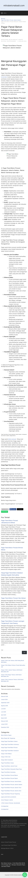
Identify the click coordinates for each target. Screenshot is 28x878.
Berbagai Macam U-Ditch (7, 848)
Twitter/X (21, 509)
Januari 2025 (4, 724)
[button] (24, 874)
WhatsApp (5, 511)
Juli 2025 (3, 708)
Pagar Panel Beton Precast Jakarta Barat (11, 781)
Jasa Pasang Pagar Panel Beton (9, 845)
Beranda (3, 18)
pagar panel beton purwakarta (8, 797)
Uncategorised (4, 806)
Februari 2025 (4, 721)
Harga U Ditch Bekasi (6, 753)
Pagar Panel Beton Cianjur (7, 763)
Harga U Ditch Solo (5, 756)
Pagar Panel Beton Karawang (8, 772)
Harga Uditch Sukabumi (7, 759)
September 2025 (5, 702)
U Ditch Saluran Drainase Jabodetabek (10, 803)
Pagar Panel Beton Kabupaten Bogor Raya (11, 769)
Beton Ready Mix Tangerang (8, 738)
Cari (2, 650)
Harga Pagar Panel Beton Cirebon (9, 741)
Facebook (13, 509)
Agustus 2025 (4, 705)
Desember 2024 (5, 727)
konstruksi (4, 77)
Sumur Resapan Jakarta (7, 800)
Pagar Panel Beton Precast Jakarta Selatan (11, 20)
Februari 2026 (4, 696)
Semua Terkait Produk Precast (8, 842)
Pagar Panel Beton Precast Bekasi (9, 775)
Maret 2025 (4, 718)
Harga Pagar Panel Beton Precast (9, 747)
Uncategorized (11, 41)
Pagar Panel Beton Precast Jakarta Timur (11, 787)
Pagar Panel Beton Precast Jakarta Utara (11, 790)
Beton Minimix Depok (6, 735)
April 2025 (3, 715)
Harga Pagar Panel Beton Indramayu (10, 744)
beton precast (12, 439)
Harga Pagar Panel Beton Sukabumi (10, 750)
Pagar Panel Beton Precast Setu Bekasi (13, 598)
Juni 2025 (3, 711)
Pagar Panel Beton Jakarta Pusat (9, 766)
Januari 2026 (4, 699)
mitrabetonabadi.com (14, 5)
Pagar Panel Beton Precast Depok (9, 778)
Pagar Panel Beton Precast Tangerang (10, 793)
